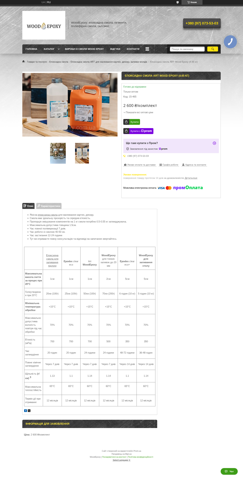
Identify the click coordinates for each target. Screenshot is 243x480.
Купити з (135, 131)
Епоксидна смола (58, 61)
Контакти (133, 49)
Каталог (49, 49)
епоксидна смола (48, 214)
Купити (135, 121)
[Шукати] (212, 49)
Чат (232, 471)
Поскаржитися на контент (114, 457)
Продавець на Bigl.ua (122, 454)
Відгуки (115, 49)
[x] (29, 411)
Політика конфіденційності (140, 457)
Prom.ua (137, 451)
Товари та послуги (37, 61)
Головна (31, 49)
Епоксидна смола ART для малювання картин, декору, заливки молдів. (109, 61)
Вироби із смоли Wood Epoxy (84, 49)
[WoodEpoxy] (43, 24)
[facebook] (25, 411)
